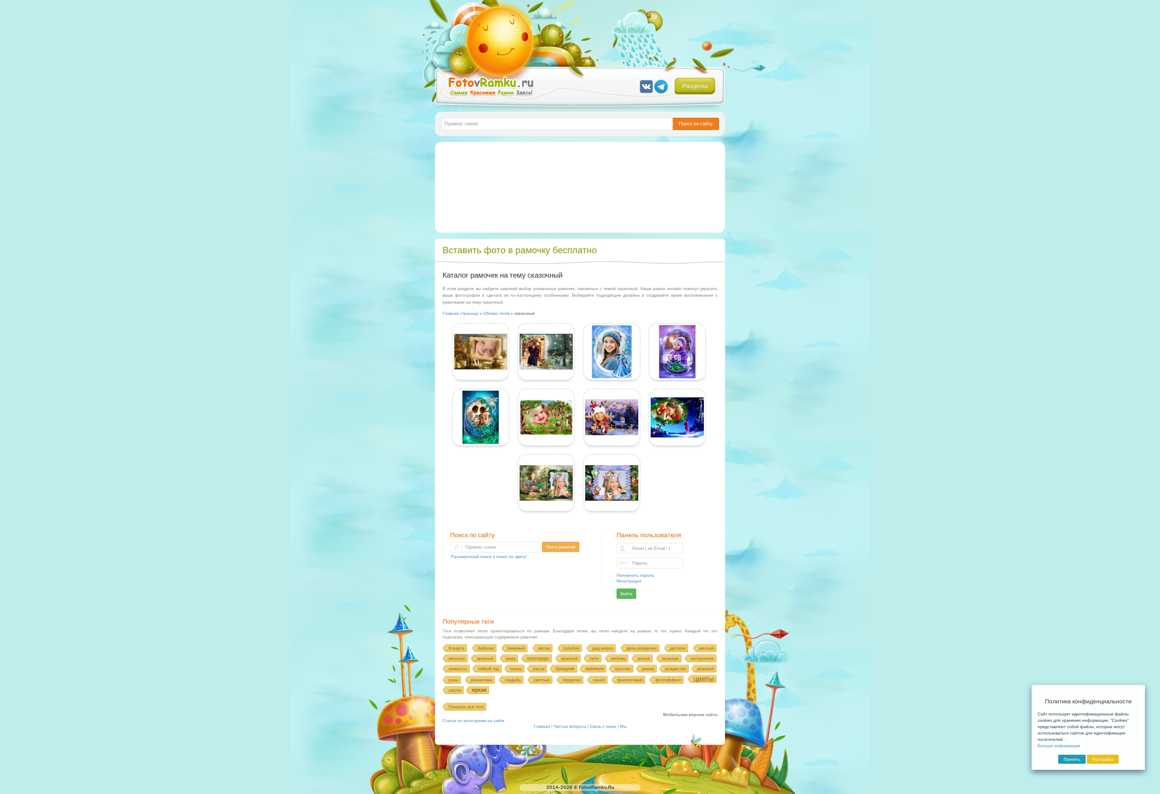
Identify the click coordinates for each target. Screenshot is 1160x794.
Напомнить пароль (635, 575)
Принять (1072, 759)
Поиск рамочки (560, 546)
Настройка (1102, 759)
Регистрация (629, 581)
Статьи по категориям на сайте (473, 720)
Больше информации (1059, 745)
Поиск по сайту (696, 123)
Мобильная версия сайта (690, 714)
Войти (626, 593)
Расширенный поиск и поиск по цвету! (489, 556)
